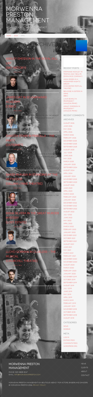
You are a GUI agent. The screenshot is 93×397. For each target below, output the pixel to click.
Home (8, 36)
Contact (41, 27)
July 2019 (68, 288)
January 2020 (70, 274)
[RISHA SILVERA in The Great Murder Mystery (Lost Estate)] (11, 237)
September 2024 (70, 167)
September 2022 (70, 209)
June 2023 (68, 188)
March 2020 (69, 268)
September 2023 (70, 182)
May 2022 (67, 221)
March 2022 (69, 226)
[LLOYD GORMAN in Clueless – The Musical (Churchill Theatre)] (11, 276)
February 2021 (70, 256)
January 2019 (69, 306)
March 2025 (69, 162)
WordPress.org (70, 346)
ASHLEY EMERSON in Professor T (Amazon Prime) (72, 108)
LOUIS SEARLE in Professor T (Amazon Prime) (70, 101)
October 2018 (69, 312)
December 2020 (70, 259)
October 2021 (69, 238)
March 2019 (68, 300)
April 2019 (68, 297)
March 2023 (69, 194)
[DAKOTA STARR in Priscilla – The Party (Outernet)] (11, 160)
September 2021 (70, 241)
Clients (19, 27)
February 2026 (70, 138)
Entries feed (69, 340)
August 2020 (69, 265)
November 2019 (70, 277)
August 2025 (69, 150)
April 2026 (68, 132)
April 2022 (68, 224)
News (9, 27)
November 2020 (70, 262)
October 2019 (69, 280)
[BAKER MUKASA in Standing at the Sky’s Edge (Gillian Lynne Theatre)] (11, 198)
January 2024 (70, 176)
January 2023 (70, 200)
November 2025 (70, 144)
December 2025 (70, 141)
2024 (16, 36)
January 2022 (70, 232)
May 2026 (67, 129)
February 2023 (70, 197)
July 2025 (68, 153)
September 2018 (70, 315)
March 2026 (69, 135)
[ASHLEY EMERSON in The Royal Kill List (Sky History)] (11, 83)
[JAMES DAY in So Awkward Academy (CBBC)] (11, 121)
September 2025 (70, 147)
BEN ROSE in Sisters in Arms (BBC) (73, 93)
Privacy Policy (39, 385)
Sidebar (67, 329)
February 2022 (70, 229)
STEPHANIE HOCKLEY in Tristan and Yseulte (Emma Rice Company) (73, 74)
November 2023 (70, 179)
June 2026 (68, 126)
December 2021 (70, 235)
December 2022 (70, 203)
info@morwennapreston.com (27, 375)
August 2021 (69, 244)
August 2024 (69, 170)
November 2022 (70, 206)
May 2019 (67, 294)
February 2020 (70, 271)
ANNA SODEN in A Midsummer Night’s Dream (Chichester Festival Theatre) (73, 83)
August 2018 (69, 318)
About (30, 27)
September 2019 (70, 283)
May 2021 (67, 250)
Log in (66, 337)
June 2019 (68, 291)
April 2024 (68, 173)
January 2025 (70, 164)
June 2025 (68, 156)
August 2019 (69, 286)
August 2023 (69, 185)
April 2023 (68, 191)
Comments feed (70, 343)
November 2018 (70, 309)
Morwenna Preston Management (27, 14)
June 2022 (68, 218)
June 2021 (68, 247)
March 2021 (68, 253)
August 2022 (69, 212)
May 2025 (67, 159)
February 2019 (70, 303)
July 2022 (68, 215)
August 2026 (69, 123)
